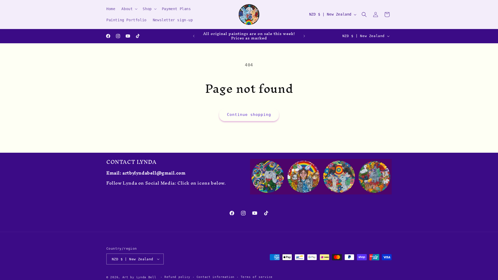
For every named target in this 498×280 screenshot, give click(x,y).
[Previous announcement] (193, 36)
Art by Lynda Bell (139, 277)
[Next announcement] (304, 36)
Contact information (215, 277)
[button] (129, 8)
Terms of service (257, 277)
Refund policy (177, 277)
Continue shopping (249, 114)
